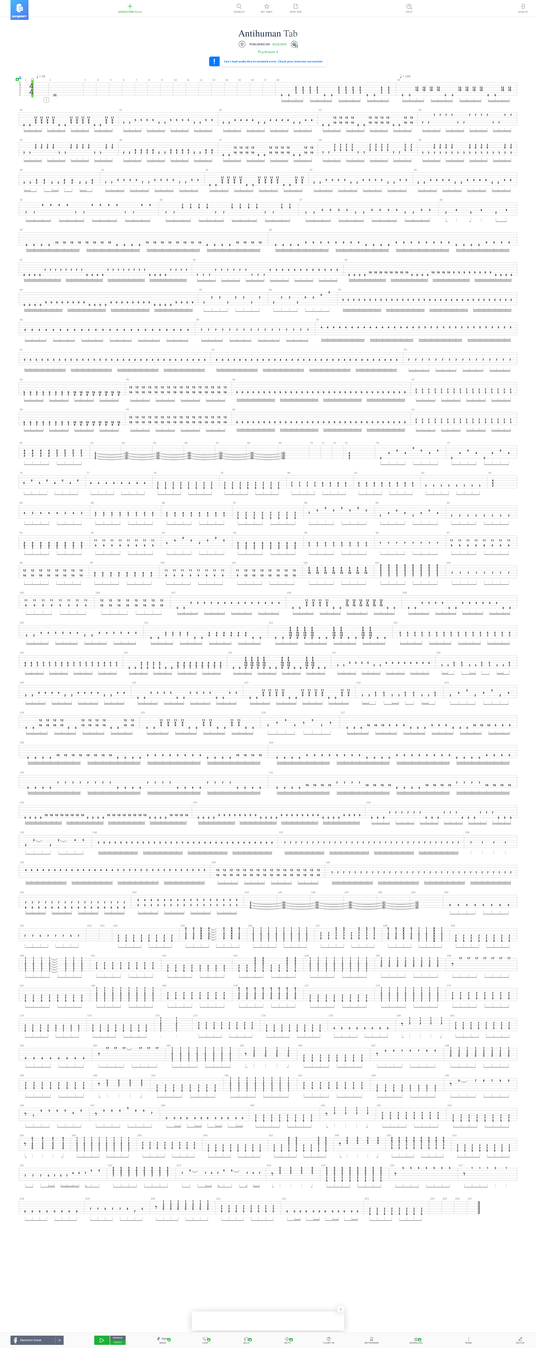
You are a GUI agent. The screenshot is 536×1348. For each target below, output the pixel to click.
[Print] (294, 44)
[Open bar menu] (46, 99)
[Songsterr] (19, 10)
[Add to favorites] (242, 44)
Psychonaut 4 (268, 51)
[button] (19, 78)
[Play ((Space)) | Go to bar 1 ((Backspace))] (102, 1340)
